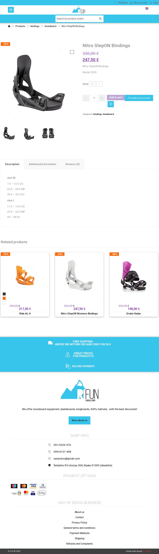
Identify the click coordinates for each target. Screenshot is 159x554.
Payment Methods (80, 533)
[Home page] (9, 26)
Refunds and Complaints (79, 543)
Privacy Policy (79, 522)
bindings (97, 114)
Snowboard (108, 114)
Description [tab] (12, 164)
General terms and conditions (79, 527)
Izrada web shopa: (134, 551)
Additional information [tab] (42, 164)
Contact (79, 517)
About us (79, 512)
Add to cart (115, 97)
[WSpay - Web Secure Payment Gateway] (16, 493)
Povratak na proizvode (139, 98)
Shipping (79, 538)
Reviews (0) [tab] (73, 164)
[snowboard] (78, 10)
